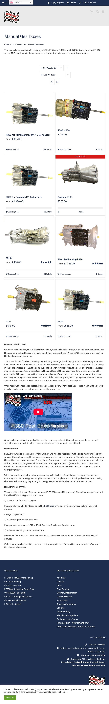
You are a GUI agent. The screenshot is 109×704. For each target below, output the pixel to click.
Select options (13, 149)
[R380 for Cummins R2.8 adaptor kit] (29, 173)
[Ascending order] (67, 68)
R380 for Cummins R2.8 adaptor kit (24, 197)
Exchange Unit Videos (67, 619)
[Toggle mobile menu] (103, 11)
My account (62, 600)
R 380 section (50, 506)
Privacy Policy (63, 611)
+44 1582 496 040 (97, 644)
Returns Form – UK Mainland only (73, 623)
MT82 (9, 258)
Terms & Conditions (66, 604)
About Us (61, 578)
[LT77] (29, 298)
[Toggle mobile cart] (91, 11)
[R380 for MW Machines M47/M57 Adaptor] (29, 111)
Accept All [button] (10, 697)
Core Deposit (63, 589)
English (17, 2)
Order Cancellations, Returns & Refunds (76, 626)
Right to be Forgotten (67, 615)
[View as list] (57, 82)
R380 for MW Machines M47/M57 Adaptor (28, 135)
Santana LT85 (65, 197)
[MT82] (29, 235)
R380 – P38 (64, 130)
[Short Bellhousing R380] (80, 236)
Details (49, 149)
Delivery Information (67, 593)
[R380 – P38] (80, 109)
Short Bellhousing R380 (70, 259)
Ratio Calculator (64, 596)
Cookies (60, 608)
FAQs (59, 585)
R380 (60, 321)
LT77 (8, 321)
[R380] (80, 298)
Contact (60, 581)
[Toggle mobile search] (97, 11)
